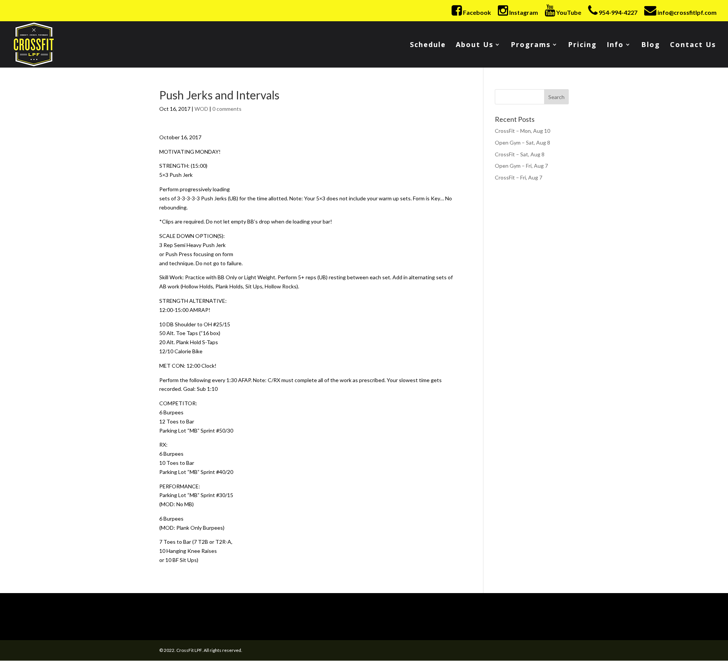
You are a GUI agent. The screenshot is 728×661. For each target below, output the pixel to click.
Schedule (428, 45)
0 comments (227, 108)
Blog (650, 45)
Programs (531, 45)
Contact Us (693, 45)
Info (615, 45)
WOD (201, 108)
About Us (474, 45)
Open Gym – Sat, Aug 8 (522, 142)
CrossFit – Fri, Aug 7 (518, 177)
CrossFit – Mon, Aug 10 (522, 130)
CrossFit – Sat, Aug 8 (519, 154)
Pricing (582, 45)
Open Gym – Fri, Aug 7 (521, 165)
